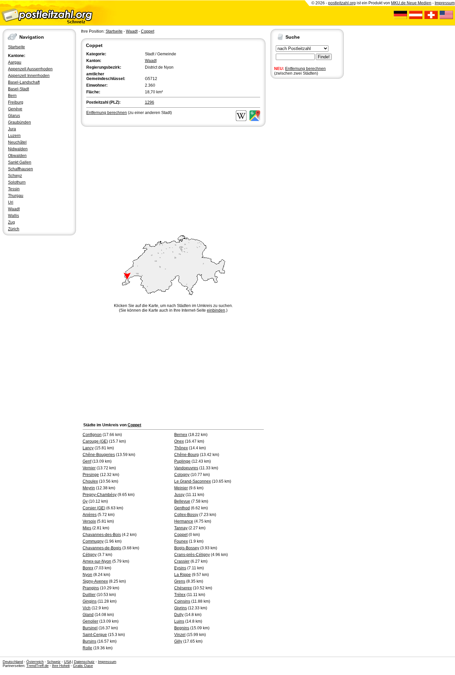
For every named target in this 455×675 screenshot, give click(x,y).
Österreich (35, 662)
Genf (87, 461)
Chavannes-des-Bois (102, 534)
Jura (12, 129)
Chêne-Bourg (186, 454)
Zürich (13, 229)
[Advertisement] (173, 178)
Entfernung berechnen (305, 68)
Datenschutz (84, 662)
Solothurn (17, 182)
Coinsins (182, 601)
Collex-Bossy (186, 514)
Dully (179, 614)
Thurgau (15, 195)
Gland (88, 614)
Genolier (90, 621)
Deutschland (13, 662)
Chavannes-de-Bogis (102, 548)
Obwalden (17, 155)
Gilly (178, 641)
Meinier (181, 488)
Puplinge (182, 461)
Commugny (93, 541)
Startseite (16, 47)
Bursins (89, 641)
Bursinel (90, 628)
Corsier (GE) (94, 508)
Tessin (14, 189)
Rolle (87, 648)
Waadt (14, 209)
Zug (11, 222)
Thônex (181, 448)
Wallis (13, 215)
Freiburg (15, 102)
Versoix (89, 521)
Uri (10, 202)
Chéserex (183, 588)
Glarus (14, 115)
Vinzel (180, 634)
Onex (179, 441)
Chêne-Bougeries (99, 454)
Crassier (182, 561)
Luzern (14, 135)
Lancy (88, 448)
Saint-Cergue (95, 634)
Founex (181, 541)
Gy (85, 501)
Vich (87, 608)
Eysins (180, 568)
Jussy (179, 494)
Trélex (180, 594)
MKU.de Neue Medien (411, 3)
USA (67, 662)
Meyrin (89, 488)
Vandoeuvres (186, 468)
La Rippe (182, 574)
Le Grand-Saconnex (192, 481)
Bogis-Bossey (186, 548)
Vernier (89, 468)
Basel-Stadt (18, 89)
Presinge (91, 474)
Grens (179, 581)
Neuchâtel (17, 142)
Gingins (90, 601)
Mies (87, 528)
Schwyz (15, 175)
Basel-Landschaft (24, 82)
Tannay (181, 528)
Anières (90, 514)
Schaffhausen (20, 169)
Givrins (180, 608)
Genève (15, 109)
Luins (179, 621)
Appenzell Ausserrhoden (30, 69)
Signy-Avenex (95, 581)
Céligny (90, 554)
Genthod (182, 508)
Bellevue (182, 501)
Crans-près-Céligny (192, 554)
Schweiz (54, 662)
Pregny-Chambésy (100, 494)
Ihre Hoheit (61, 666)
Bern (12, 95)
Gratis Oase (83, 666)
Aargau (14, 62)
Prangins (91, 588)
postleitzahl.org (342, 3)
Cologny (182, 474)
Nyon (87, 574)
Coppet (147, 31)
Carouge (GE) (95, 441)
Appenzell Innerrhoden (29, 75)
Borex (88, 568)
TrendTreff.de (37, 666)
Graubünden (19, 122)
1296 (149, 102)
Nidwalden (18, 149)
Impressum (445, 3)
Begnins (181, 628)
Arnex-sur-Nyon (97, 561)
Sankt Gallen (19, 162)
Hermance (183, 521)
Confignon (92, 434)
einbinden (216, 310)
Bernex (180, 434)
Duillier (89, 594)
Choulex (90, 481)
